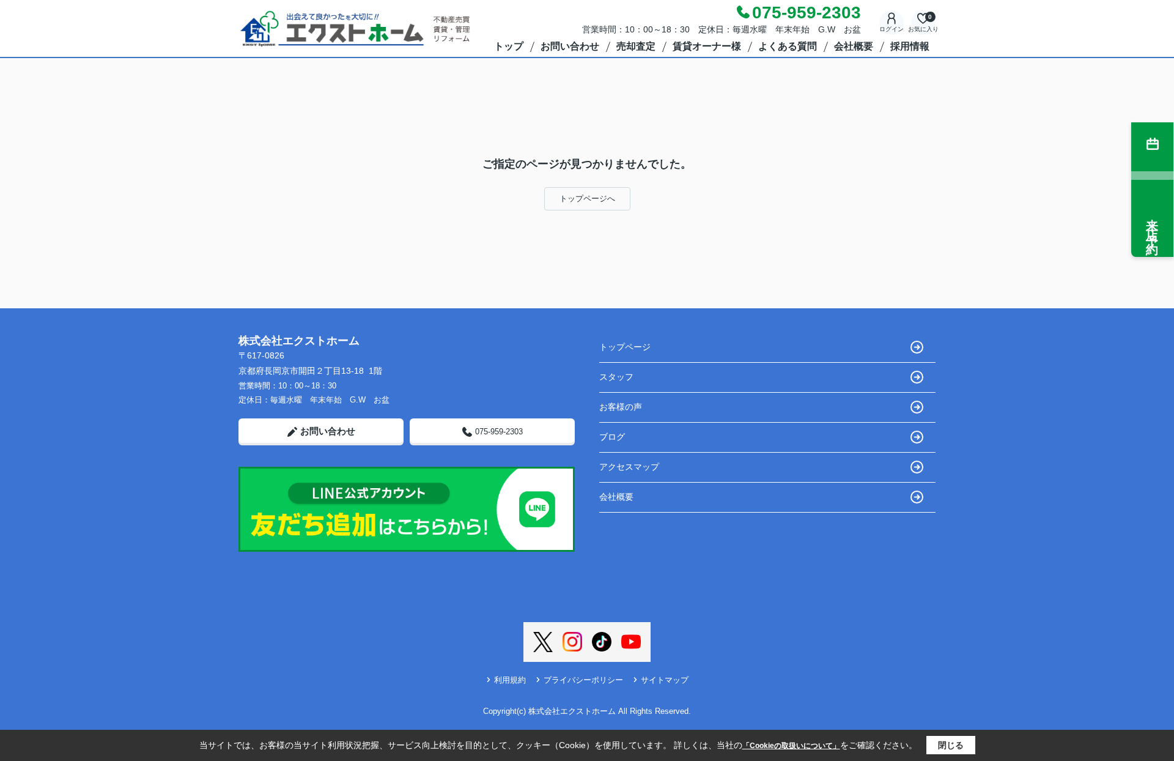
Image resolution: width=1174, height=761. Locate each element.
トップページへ (587, 198)
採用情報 (909, 46)
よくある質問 (787, 46)
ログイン (891, 29)
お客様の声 (620, 407)
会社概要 (853, 46)
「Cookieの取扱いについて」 (791, 745)
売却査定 (635, 46)
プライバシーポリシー (583, 680)
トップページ (625, 347)
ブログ (612, 437)
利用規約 (510, 680)
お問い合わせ (570, 46)
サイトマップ (665, 680)
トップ (508, 46)
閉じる (951, 745)
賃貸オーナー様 (707, 46)
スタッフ (616, 377)
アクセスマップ (629, 467)
